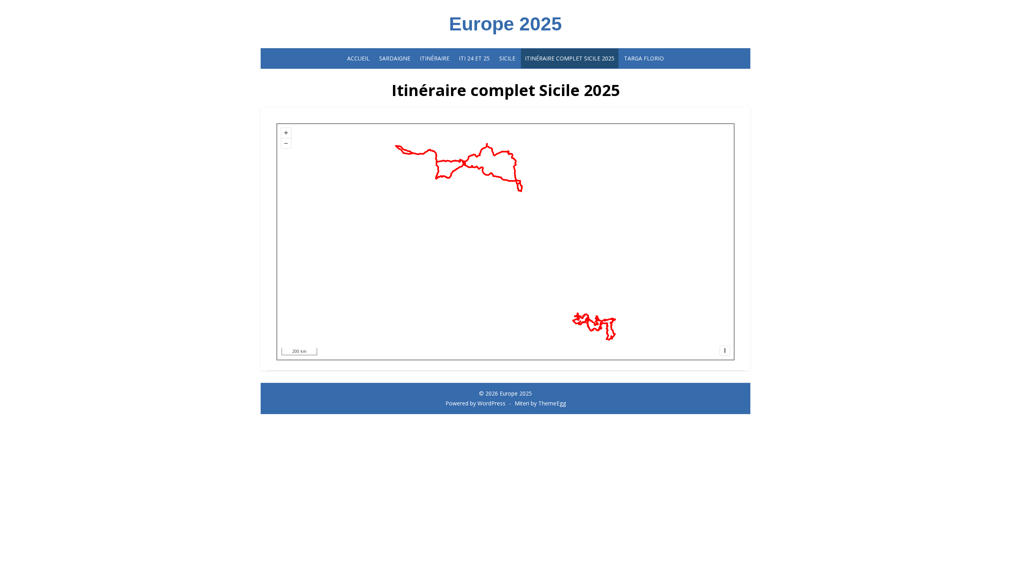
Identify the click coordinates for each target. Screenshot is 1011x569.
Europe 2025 (505, 23)
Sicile (507, 58)
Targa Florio (644, 58)
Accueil (358, 58)
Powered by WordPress (475, 403)
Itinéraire (434, 58)
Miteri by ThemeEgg (540, 403)
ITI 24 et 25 (474, 58)
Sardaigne (394, 58)
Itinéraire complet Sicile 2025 (569, 58)
